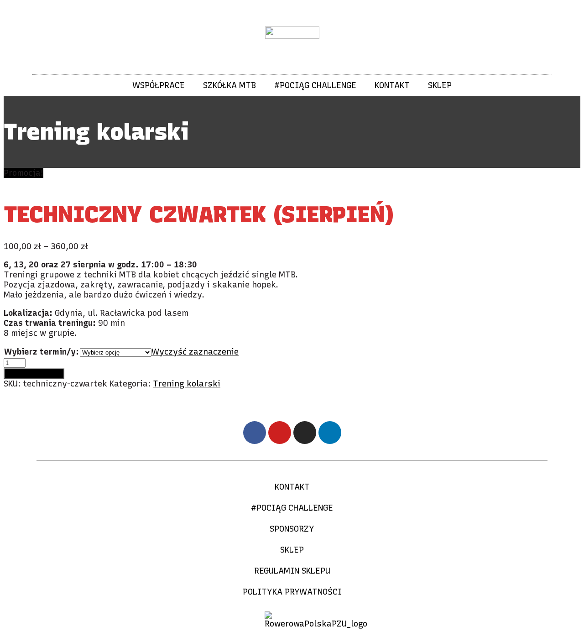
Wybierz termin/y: (41, 352)
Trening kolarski (186, 384)
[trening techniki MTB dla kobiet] (71, 183)
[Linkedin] (329, 432)
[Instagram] (304, 432)
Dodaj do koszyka (34, 373)
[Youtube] (279, 432)
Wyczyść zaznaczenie (195, 352)
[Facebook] (254, 432)
